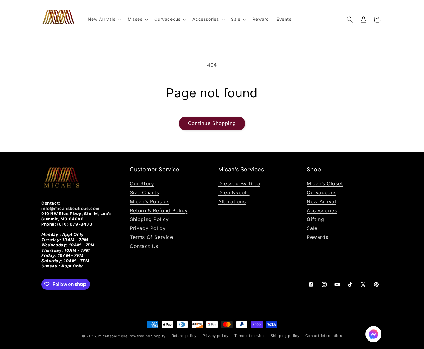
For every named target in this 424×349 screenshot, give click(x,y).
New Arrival (321, 201)
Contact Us (144, 246)
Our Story (142, 183)
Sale (312, 228)
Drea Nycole (234, 192)
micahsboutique (113, 336)
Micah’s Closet (325, 183)
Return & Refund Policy (158, 210)
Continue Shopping (212, 123)
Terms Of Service (151, 237)
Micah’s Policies (149, 201)
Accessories (322, 210)
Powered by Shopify (147, 336)
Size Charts (144, 192)
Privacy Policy (147, 228)
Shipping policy (285, 336)
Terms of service (249, 336)
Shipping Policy (149, 219)
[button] (104, 19)
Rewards (317, 237)
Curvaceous (321, 192)
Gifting (315, 219)
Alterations (232, 201)
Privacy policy (215, 336)
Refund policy (184, 336)
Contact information (323, 336)
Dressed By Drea (239, 183)
